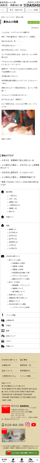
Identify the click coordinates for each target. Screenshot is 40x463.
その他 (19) (13, 248)
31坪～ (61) (13, 199)
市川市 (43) (13, 236)
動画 (7, 331)
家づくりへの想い (15, 260)
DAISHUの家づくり (13, 256)
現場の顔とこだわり (16, 295)
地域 (7, 225)
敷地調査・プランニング (20, 285)
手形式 (8, 325)
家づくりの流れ (14, 282)
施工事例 (9, 192)
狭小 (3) (11, 211)
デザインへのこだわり (20, 276)
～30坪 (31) (13, 196)
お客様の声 (10, 320)
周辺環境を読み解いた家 (20, 272)
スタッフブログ (10, 17)
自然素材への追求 (18, 263)
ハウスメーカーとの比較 (20, 307)
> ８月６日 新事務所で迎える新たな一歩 (17, 160)
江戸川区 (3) (13, 232)
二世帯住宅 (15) (14, 205)
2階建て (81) (13, 202)
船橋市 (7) (12, 229)
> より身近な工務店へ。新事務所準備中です (18, 177)
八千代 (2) (12, 245)
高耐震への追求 (17, 266)
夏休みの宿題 (10, 21)
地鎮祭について (17, 288)
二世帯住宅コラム (9, 376)
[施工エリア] (6, 383)
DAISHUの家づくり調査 (17, 304)
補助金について (14, 301)
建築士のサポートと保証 (20, 279)
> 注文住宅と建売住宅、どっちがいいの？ (17, 172)
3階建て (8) (13, 208)
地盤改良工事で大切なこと (18, 298)
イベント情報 (10, 315)
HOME (3, 17)
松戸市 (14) (13, 239)
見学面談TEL (25, 371)
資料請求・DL (25, 365)
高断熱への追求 (17, 269)
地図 (30, 412)
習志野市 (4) (13, 242)
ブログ (8, 341)
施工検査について (18, 291)
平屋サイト (10, 217)
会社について (10, 336)
